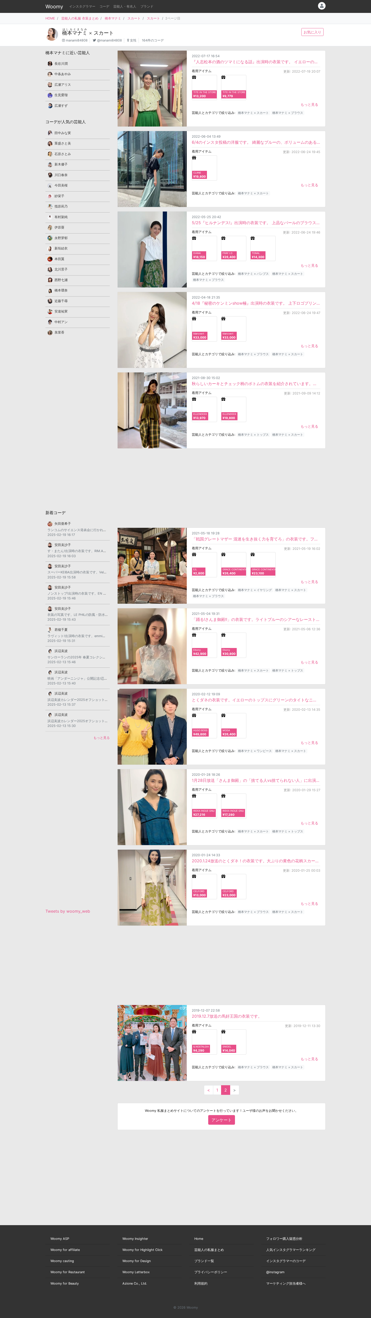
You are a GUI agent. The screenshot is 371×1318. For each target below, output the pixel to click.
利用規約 (200, 1283)
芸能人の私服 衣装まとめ (79, 18)
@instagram (275, 1272)
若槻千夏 (61, 630)
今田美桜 (61, 185)
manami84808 (77, 40)
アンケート (221, 1119)
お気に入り (312, 32)
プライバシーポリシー (210, 1272)
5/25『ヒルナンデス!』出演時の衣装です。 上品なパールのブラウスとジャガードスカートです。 (256, 222)
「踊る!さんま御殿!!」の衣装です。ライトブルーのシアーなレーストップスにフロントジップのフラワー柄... (256, 619)
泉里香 (59, 332)
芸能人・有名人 (124, 6)
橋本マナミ (113, 18)
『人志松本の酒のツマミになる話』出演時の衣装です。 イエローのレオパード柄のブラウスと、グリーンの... (256, 61)
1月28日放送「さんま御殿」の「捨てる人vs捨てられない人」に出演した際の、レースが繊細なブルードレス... (256, 780)
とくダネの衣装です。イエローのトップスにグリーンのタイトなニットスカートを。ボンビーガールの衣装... (256, 699)
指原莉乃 (61, 206)
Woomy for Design (136, 1261)
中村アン (61, 322)
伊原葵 (59, 227)
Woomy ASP (59, 1239)
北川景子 (61, 269)
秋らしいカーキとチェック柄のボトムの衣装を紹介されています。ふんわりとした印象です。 (256, 383)
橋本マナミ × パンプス (253, 274)
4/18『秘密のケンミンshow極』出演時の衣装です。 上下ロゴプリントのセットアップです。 (256, 303)
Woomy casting (62, 1261)
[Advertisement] (221, 488)
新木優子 (61, 164)
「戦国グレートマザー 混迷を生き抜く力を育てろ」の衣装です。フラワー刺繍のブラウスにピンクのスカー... (256, 538)
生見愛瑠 (61, 95)
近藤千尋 (61, 301)
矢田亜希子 (63, 524)
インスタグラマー (82, 6)
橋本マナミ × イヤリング (255, 590)
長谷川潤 (61, 64)
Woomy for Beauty (64, 1283)
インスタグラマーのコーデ (286, 1261)
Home (198, 1239)
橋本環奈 (61, 290)
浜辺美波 (61, 651)
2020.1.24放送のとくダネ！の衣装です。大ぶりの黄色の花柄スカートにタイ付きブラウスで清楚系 (256, 860)
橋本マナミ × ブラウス (287, 113)
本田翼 (59, 259)
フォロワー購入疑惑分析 (284, 1239)
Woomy (54, 7)
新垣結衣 (61, 248)
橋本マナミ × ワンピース (255, 751)
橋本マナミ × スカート (253, 113)
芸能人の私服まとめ (209, 1250)
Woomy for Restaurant (67, 1272)
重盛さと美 (63, 143)
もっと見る (309, 104)
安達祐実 (61, 311)
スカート (134, 18)
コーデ (104, 6)
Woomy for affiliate (65, 1250)
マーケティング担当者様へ (286, 1283)
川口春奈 (61, 175)
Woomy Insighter (135, 1239)
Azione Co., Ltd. (134, 1283)
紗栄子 (59, 196)
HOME (50, 18)
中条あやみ (63, 74)
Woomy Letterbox (136, 1272)
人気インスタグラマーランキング (290, 1250)
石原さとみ (63, 154)
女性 (133, 40)
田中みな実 (63, 133)
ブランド (146, 6)
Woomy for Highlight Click (142, 1250)
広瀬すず (61, 106)
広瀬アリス (63, 85)
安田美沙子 (63, 545)
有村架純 (61, 217)
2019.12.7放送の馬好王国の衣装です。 (227, 1016)
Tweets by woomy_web (67, 911)
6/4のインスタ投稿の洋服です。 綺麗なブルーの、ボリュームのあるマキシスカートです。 (256, 142)
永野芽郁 (61, 238)
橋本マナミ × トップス (253, 434)
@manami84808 (109, 40)
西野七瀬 (61, 280)
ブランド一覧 (204, 1261)
